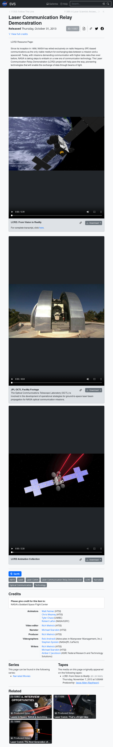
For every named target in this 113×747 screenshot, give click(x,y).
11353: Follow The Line (22, 11)
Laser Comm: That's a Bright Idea (71, 717)
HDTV (12, 579)
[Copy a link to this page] (91, 28)
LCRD (87, 579)
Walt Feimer (48, 611)
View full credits (19, 34)
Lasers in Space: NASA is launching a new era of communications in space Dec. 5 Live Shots (29, 717)
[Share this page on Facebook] (102, 29)
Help (65, 3)
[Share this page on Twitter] (96, 29)
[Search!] (108, 3)
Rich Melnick (48, 625)
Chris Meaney (49, 614)
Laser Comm (32, 579)
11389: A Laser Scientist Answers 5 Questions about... (81, 11)
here (41, 227)
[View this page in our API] (84, 29)
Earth (16, 573)
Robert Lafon (49, 621)
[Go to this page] (30, 707)
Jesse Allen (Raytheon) (87, 682)
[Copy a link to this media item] (81, 223)
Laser (20, 579)
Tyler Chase (48, 617)
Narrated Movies (21, 676)
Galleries (53, 3)
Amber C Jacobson (51, 653)
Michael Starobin (51, 629)
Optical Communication (21, 585)
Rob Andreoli (49, 638)
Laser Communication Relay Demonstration (62, 579)
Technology (40, 585)
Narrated (98, 579)
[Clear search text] (103, 3)
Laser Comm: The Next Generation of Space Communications (29, 742)
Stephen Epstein (50, 642)
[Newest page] (103, 11)
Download (94, 223)
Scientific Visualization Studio (12, 3)
